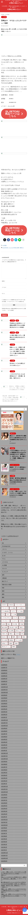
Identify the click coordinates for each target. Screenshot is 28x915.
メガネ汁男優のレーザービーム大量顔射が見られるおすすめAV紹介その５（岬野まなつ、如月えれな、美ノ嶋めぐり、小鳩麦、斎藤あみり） (18, 454)
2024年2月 (4, 747)
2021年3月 (4, 844)
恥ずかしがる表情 (20, 630)
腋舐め (24, 637)
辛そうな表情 (19, 640)
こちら (18, 654)
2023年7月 (4, 767)
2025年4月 (4, 709)
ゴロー (8, 614)
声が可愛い (15, 624)
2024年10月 (4, 725)
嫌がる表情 (16, 247)
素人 (9, 637)
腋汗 (19, 637)
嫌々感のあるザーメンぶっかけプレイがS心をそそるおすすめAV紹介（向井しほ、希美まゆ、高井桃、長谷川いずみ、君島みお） (14, 883)
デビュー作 (22, 617)
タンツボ (15, 617)
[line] (19, 239)
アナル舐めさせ (21, 608)
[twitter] (4, 239)
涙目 (22, 633)
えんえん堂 (11, 247)
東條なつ (11, 633)
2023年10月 (4, 759)
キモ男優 (4, 245)
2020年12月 (4, 853)
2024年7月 (4, 734)
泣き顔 (17, 633)
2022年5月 (4, 806)
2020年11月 (4, 855)
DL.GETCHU (5, 247)
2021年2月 (4, 847)
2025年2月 (4, 714)
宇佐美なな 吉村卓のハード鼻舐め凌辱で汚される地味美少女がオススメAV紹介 (17, 325)
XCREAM (11, 604)
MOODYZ (4, 604)
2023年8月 (4, 764)
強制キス (22, 247)
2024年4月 (4, 742)
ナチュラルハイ (5, 621)
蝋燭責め (11, 640)
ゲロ (3, 614)
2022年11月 (4, 789)
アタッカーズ (5, 608)
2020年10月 (4, 858)
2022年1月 (4, 817)
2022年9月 (4, 794)
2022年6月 (4, 803)
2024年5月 (4, 739)
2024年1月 (4, 750)
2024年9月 (4, 728)
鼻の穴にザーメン (6, 646)
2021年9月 (4, 828)
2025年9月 (4, 695)
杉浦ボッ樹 (4, 633)
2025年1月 (4, 717)
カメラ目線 (20, 611)
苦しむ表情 (4, 640)
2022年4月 (4, 808)
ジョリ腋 (14, 614)
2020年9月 (4, 861)
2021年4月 (4, 841)
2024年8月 (4, 731)
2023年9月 (4, 761)
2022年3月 (4, 811)
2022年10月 (4, 792)
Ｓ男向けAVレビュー (16, 3)
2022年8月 (4, 797)
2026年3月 (4, 678)
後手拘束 (4, 630)
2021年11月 (4, 822)
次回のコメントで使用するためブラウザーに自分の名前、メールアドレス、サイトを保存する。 (13, 300)
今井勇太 (22, 621)
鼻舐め (13, 646)
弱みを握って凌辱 (13, 627)
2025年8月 (4, 698)
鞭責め (10, 643)
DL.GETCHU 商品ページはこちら (12, 113)
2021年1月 (4, 850)
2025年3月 (4, 712)
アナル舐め (12, 608)
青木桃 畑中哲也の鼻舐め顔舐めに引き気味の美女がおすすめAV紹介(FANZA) (18, 480)
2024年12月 (4, 720)
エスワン (13, 611)
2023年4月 (4, 775)
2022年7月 (4, 800)
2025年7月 (4, 701)
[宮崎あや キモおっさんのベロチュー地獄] (15, 239)
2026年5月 (4, 673)
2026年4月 (4, 676)
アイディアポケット (19, 604)
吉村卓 (3, 624)
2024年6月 (4, 736)
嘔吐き (9, 624)
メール (4, 287)
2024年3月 (4, 745)
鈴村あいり (4, 643)
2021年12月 (4, 819)
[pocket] (12, 239)
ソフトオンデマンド (6, 617)
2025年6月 (4, 703)
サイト (3, 293)
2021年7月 (4, 833)
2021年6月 (4, 836)
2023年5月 (4, 772)
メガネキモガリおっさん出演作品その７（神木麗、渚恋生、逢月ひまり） (17, 376)
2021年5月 (4, 839)
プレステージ (14, 621)
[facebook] (8, 239)
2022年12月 (4, 786)
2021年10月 (4, 825)
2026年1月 (4, 684)
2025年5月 (4, 706)
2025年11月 (4, 689)
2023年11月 (4, 756)
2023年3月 (4, 778)
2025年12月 (4, 687)
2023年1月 (4, 783)
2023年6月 (4, 770)
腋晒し (14, 637)
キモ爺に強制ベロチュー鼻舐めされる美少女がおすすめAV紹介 (17, 337)
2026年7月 (4, 667)
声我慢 (21, 624)
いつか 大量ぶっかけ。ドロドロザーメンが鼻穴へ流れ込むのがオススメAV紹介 (18, 493)
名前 (3, 281)
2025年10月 (4, 692)
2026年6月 (4, 670)
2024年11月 (4, 723)
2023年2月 (4, 781)
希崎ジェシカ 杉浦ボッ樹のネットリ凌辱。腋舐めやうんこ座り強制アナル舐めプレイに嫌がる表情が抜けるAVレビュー (17, 351)
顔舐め (16, 643)
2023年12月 (4, 753)
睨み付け (4, 637)
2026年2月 (4, 681)
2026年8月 (4, 665)
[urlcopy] (23, 239)
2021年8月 (4, 830)
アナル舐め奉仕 (5, 611)
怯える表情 (11, 630)
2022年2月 (4, 814)
